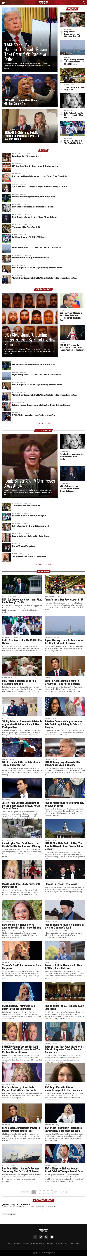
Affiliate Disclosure (38, 1243)
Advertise (17, 1243)
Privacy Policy (74, 1243)
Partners (50, 1243)
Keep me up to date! (9, 1214)
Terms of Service (61, 1243)
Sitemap (26, 1243)
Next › (56, 1192)
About (10, 1243)
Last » (63, 1192)
